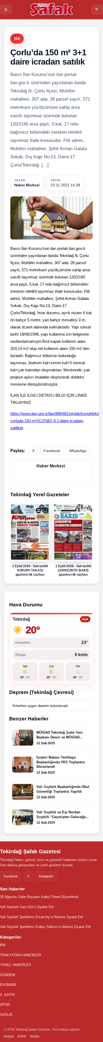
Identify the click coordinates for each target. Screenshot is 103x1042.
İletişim (9, 1036)
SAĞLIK (6, 1015)
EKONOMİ (8, 985)
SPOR (5, 1005)
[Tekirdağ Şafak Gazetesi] (51, 9)
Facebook (52, 451)
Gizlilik (34, 1036)
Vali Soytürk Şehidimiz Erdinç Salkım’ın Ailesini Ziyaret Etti (45, 927)
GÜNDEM (7, 975)
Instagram (46, 876)
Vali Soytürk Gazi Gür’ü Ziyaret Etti (27, 907)
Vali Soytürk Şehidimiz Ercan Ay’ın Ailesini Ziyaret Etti (41, 917)
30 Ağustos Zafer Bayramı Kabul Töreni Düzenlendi (39, 897)
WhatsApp (77, 451)
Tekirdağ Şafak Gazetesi (30, 851)
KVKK (22, 1036)
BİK (17, 39)
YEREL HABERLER (15, 965)
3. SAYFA (7, 995)
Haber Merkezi (27, 185)
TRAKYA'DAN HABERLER (20, 955)
